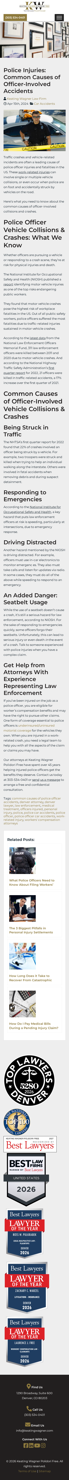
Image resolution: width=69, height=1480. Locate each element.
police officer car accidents (35, 816)
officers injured (31, 809)
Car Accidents (44, 103)
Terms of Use (27, 1471)
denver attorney (31, 802)
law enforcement (28, 805)
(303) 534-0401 (15, 17)
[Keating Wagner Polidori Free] (34, 10)
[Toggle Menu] (59, 17)
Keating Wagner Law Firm (26, 98)
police (18, 812)
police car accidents (39, 812)
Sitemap (45, 1471)
